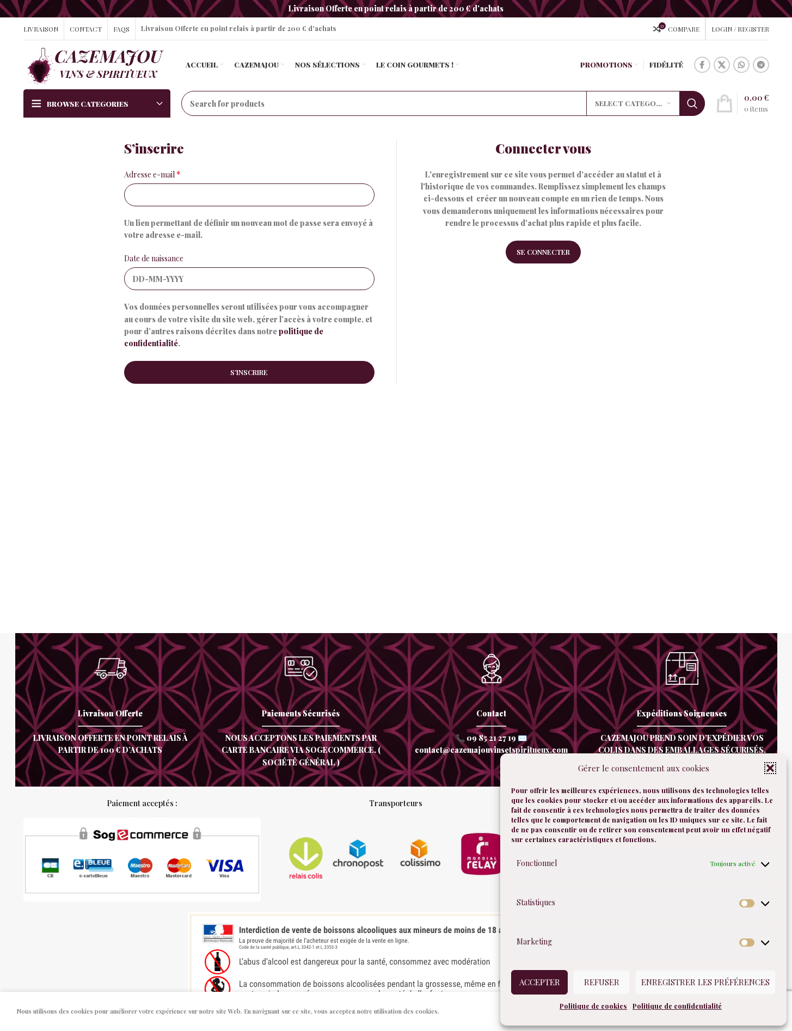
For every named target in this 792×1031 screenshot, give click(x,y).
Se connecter (543, 251)
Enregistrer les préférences (705, 982)
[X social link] (722, 65)
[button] (770, 768)
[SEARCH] (692, 103)
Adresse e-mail (152, 174)
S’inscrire (249, 372)
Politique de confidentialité (677, 1006)
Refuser (601, 982)
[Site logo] (95, 64)
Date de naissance (153, 258)
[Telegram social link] (761, 65)
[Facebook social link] (702, 65)
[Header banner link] (396, 8)
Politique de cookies (593, 1006)
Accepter (539, 982)
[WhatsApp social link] (741, 65)
